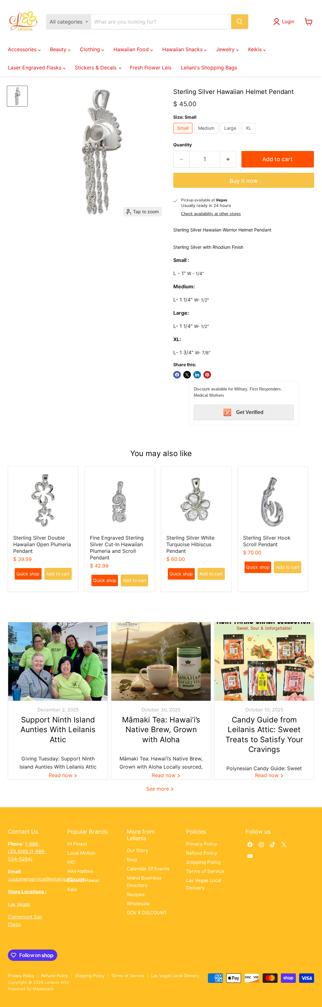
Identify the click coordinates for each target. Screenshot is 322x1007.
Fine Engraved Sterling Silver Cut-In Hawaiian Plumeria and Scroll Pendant (117, 548)
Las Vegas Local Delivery (175, 975)
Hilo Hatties (80, 871)
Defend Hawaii (83, 880)
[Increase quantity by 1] (228, 159)
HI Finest (77, 844)
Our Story (137, 850)
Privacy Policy (201, 844)
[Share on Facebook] (177, 374)
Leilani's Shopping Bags (209, 67)
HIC (71, 862)
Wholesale (138, 903)
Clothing (91, 49)
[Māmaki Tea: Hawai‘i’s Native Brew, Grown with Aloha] (161, 661)
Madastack (43, 988)
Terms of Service (205, 871)
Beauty (59, 49)
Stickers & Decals (96, 67)
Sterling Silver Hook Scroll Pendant (267, 541)
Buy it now (244, 180)
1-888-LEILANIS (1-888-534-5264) (27, 851)
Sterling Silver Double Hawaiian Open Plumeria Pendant (42, 544)
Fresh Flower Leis (150, 67)
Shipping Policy (203, 862)
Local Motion (81, 853)
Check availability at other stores (211, 214)
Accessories (23, 49)
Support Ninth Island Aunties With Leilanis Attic (58, 729)
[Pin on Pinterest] (207, 374)
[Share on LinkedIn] (197, 374)
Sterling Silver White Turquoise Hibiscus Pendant (190, 544)
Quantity (182, 144)
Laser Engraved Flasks (35, 67)
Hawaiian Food (132, 49)
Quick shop (28, 573)
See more (158, 789)
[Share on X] (187, 374)
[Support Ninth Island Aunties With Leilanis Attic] (58, 661)
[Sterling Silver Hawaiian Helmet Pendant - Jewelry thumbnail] (17, 96)
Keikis (255, 49)
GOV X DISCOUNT (147, 913)
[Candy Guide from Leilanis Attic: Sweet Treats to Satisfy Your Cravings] (264, 661)
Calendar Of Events (148, 869)
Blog (132, 860)
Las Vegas (19, 904)
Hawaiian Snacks (183, 49)
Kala (72, 889)
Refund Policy (201, 853)
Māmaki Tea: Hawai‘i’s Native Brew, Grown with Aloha (161, 729)
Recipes (136, 894)
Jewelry (226, 49)
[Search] (239, 21)
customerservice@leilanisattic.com (47, 879)
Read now (61, 775)
